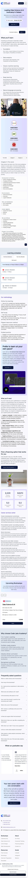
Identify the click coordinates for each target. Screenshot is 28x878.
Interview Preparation (6, 858)
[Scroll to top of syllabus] (26, 244)
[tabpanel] (14, 201)
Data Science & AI (9, 604)
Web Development (5, 846)
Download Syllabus (13, 32)
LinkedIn (17, 852)
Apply (21, 32)
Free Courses (4, 852)
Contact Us (18, 846)
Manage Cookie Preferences (13, 869)
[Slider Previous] (2, 595)
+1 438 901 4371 (6, 822)
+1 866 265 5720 (6, 824)
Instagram (17, 855)
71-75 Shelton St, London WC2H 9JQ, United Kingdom (14, 830)
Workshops (4, 855)
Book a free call (13, 803)
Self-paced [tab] (14, 260)
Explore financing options (8, 467)
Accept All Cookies (13, 874)
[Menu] (26, 3)
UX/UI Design (4, 843)
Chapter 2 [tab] (20, 157)
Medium (17, 858)
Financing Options (19, 843)
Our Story (17, 838)
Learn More (7, 367)
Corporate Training (19, 841)
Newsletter (3, 860)
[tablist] (14, 258)
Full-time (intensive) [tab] (7, 256)
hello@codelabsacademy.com (9, 827)
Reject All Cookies (13, 871)
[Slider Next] (5, 595)
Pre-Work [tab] (5, 157)
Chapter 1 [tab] (12, 157)
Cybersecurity (4, 838)
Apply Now (21, 3)
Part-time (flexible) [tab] (21, 256)
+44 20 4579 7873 (7, 820)
